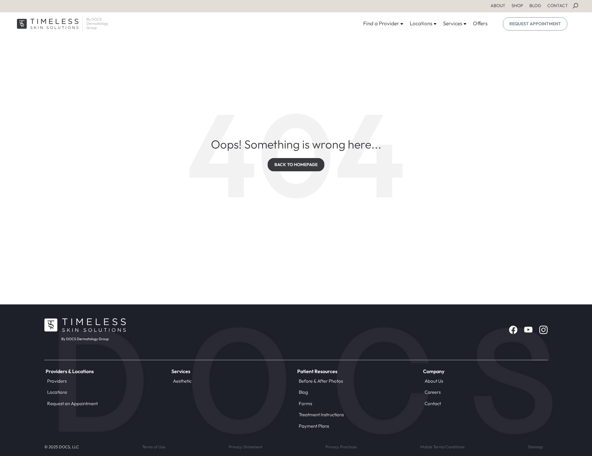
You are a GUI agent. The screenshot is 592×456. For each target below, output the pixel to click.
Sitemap (535, 446)
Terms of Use (153, 446)
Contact (433, 403)
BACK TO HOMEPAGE (296, 164)
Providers (57, 381)
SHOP (517, 5)
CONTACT (557, 5)
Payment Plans (314, 426)
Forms (305, 403)
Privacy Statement (245, 446)
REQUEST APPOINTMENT (535, 23)
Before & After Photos (321, 381)
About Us (434, 381)
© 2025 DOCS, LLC (61, 446)
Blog (303, 392)
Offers (480, 23)
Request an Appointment (72, 403)
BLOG (535, 5)
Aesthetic (182, 381)
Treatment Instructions (321, 414)
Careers (433, 392)
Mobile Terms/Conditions (442, 446)
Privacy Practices (341, 446)
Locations (57, 392)
